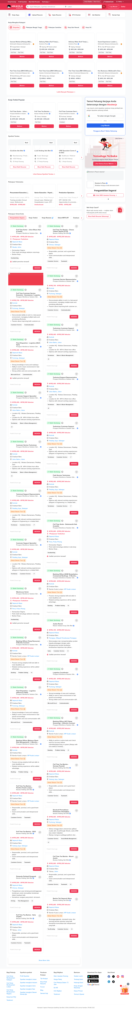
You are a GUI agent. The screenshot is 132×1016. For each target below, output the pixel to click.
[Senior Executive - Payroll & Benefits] (44, 195)
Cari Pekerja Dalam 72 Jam (61, 983)
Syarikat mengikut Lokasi (28, 979)
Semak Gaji (44, 993)
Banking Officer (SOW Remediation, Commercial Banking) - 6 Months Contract (65, 575)
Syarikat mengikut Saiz (27, 989)
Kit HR (56, 987)
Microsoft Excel (15, 374)
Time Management (23, 901)
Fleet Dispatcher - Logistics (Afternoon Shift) (26, 691)
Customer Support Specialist (26, 396)
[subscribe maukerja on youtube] (118, 976)
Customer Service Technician (26, 445)
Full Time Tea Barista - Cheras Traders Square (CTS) (63, 230)
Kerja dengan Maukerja (78, 986)
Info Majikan (58, 991)
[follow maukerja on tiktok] (113, 982)
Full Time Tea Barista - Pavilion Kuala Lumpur (24, 787)
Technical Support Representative (28, 494)
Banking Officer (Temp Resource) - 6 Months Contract (28, 642)
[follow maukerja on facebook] (109, 976)
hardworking (14, 258)
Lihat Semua (118, 138)
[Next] (82, 157)
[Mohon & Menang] (124, 990)
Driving (13, 901)
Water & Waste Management (28, 423)
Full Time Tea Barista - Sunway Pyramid (61, 765)
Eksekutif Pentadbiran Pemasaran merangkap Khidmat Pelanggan (61, 811)
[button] (22, 46)
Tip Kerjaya (44, 978)
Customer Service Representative (64, 279)
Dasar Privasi (78, 991)
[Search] (104, 6)
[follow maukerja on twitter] (113, 976)
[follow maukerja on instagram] (122, 976)
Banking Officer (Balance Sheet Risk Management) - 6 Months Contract (27, 742)
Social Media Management (68, 838)
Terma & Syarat (79, 994)
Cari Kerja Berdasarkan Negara (11, 991)
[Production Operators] (68, 195)
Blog (41, 990)
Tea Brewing (51, 929)
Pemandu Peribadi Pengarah (26, 876)
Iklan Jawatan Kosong (61, 976)
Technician (14, 423)
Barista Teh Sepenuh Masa (62, 898)
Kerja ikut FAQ (11, 997)
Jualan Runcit (58, 624)
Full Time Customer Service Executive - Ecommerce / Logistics (28, 294)
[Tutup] (128, 984)
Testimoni (10, 1000)
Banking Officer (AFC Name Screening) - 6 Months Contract (64, 722)
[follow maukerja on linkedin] (109, 982)
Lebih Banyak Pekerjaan (65, 92)
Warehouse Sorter (22, 592)
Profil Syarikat (24, 976)
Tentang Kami (78, 979)
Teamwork (27, 817)
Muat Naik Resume (43, 982)
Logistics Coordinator (60, 672)
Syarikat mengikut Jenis (28, 986)
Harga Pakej (58, 979)
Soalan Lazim (78, 976)
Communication (29, 325)
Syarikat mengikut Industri (28, 982)
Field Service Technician (61, 475)
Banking (13, 672)
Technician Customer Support (63, 328)
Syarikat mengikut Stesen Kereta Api (28, 993)
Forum (42, 987)
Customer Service (16, 325)
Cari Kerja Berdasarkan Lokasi (11, 985)
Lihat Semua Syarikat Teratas (43, 174)
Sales (49, 651)
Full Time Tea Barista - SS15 (26, 831)
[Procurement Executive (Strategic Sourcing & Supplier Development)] (19, 195)
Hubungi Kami (78, 982)
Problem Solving (23, 672)
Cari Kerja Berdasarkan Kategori (11, 978)
